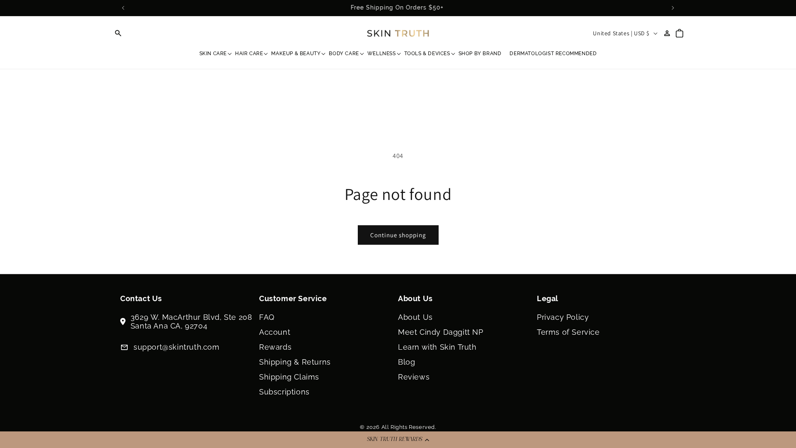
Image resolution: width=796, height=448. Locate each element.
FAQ (266, 317)
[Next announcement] (673, 8)
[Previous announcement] (123, 8)
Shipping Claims (289, 377)
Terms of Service (568, 332)
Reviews (414, 377)
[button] (398, 439)
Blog (406, 362)
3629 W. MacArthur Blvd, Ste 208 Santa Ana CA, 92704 (191, 321)
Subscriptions (284, 391)
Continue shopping (398, 235)
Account (274, 332)
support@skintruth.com (176, 347)
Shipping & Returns (295, 362)
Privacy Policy (563, 317)
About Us (415, 317)
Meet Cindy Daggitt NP (440, 332)
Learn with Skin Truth (437, 347)
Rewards (275, 347)
